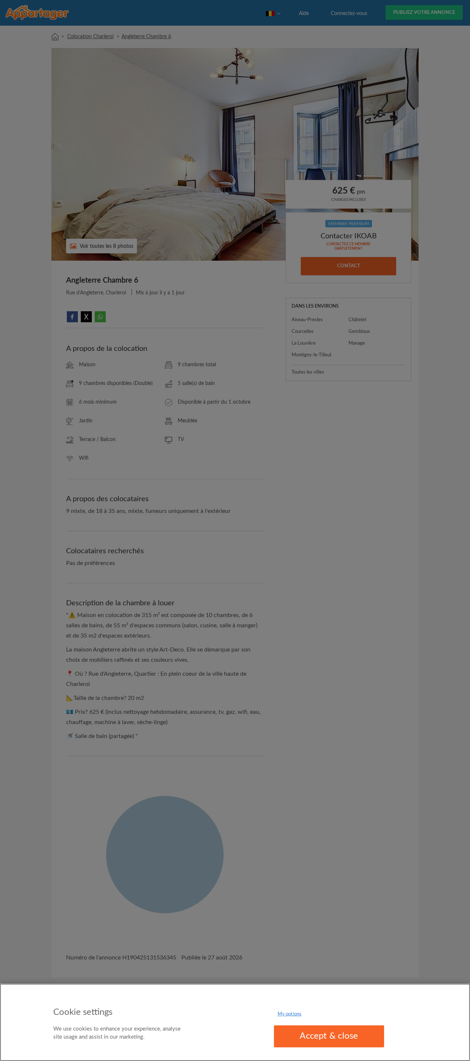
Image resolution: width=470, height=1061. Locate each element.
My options (289, 1014)
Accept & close (329, 1036)
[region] (235, 1022)
